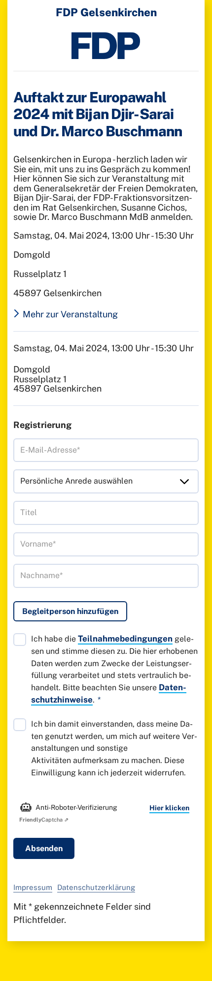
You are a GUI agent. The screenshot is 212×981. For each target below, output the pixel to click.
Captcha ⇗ (44, 820)
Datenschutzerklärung (96, 887)
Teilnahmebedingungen (125, 639)
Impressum (32, 887)
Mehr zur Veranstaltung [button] (70, 314)
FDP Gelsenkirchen (106, 12)
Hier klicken (169, 808)
